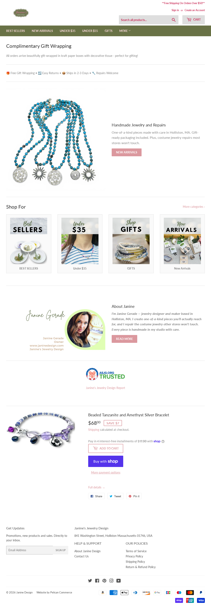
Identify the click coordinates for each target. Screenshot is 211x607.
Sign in (175, 10)
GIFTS (109, 31)
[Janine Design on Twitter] (90, 581)
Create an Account (195, 10)
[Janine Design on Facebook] (97, 581)
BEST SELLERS (15, 31)
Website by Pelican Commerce (54, 592)
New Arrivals (126, 152)
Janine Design (24, 592)
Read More (124, 339)
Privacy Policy (134, 556)
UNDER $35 (67, 31)
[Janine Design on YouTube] (118, 581)
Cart (197, 19)
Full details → (96, 487)
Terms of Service (136, 551)
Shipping (93, 429)
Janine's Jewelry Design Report (105, 388)
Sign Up (61, 550)
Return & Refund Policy (141, 567)
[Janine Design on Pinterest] (104, 581)
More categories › (194, 206)
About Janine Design (87, 551)
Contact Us (81, 556)
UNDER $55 (90, 31)
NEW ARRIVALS (42, 31)
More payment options (105, 472)
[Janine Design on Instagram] (111, 581)
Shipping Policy (135, 561)
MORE (123, 31)
